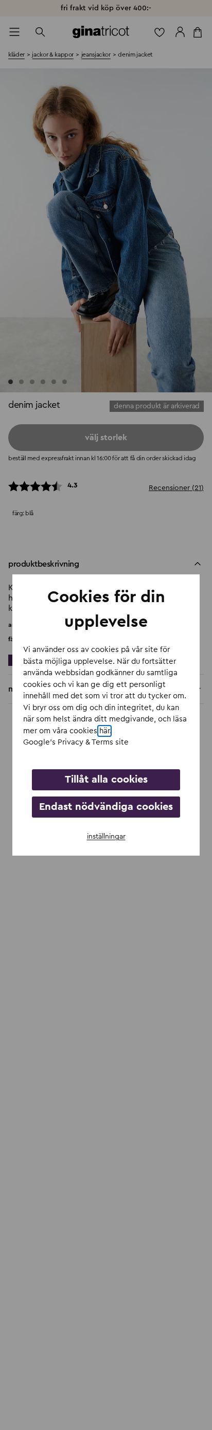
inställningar (106, 836)
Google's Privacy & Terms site (76, 742)
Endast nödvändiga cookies (106, 807)
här (104, 731)
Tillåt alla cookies (106, 779)
